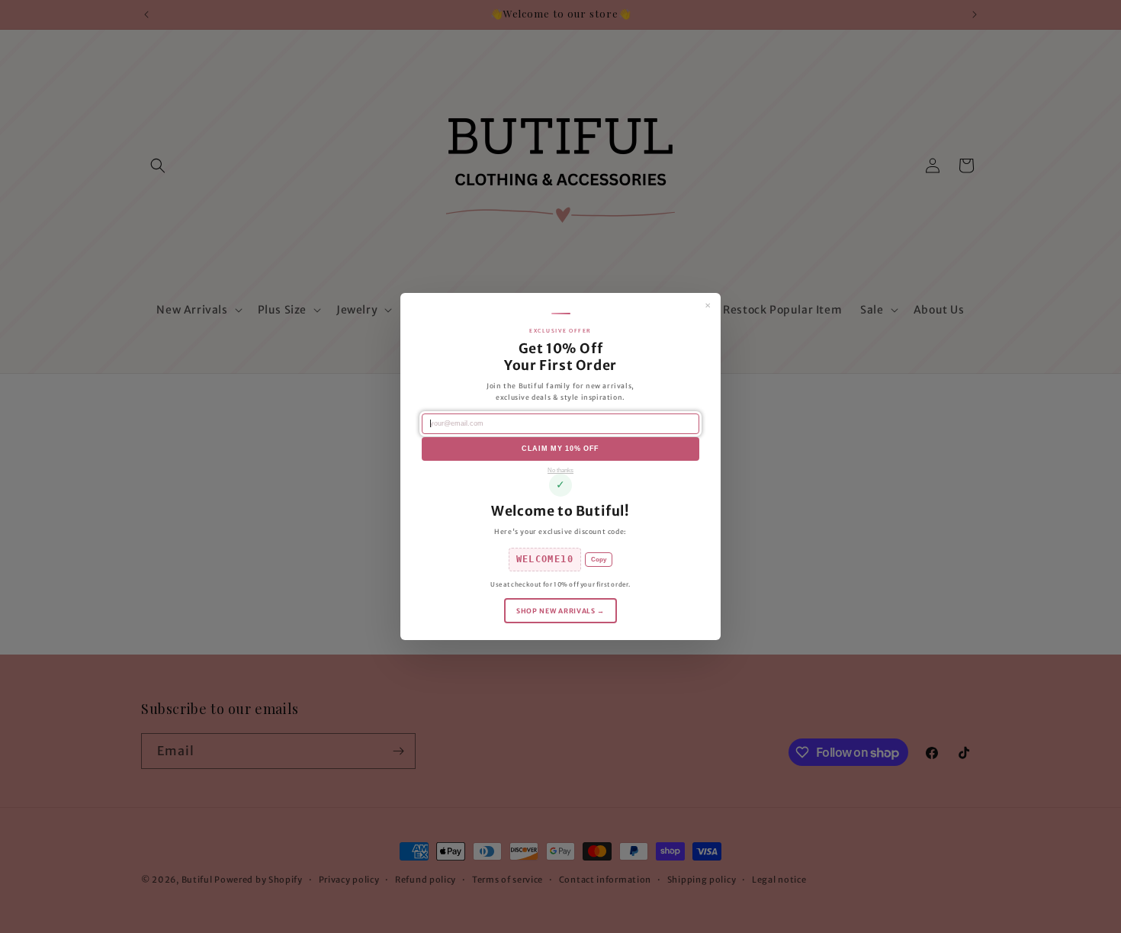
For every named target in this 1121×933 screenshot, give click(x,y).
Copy (598, 559)
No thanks (560, 470)
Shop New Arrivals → (560, 610)
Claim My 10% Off (560, 448)
